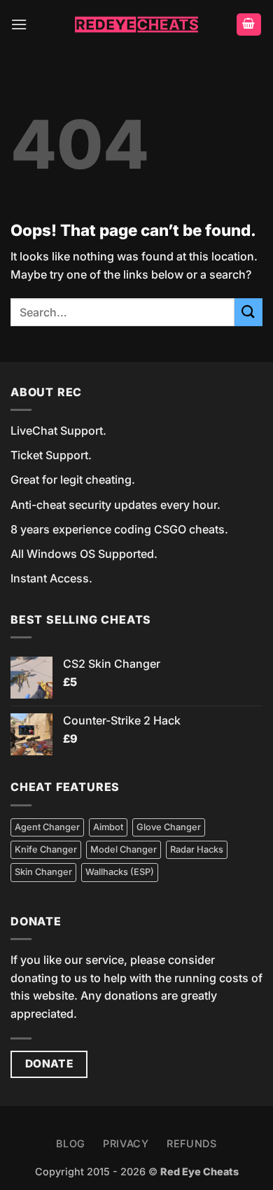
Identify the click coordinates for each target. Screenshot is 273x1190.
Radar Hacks (196, 849)
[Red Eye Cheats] (137, 25)
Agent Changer (47, 827)
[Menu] (18, 24)
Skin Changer (43, 872)
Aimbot (108, 827)
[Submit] (248, 312)
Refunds (192, 1143)
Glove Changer (168, 827)
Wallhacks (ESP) (119, 872)
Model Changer (123, 849)
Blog (70, 1143)
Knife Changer (46, 849)
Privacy (126, 1143)
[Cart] (249, 24)
